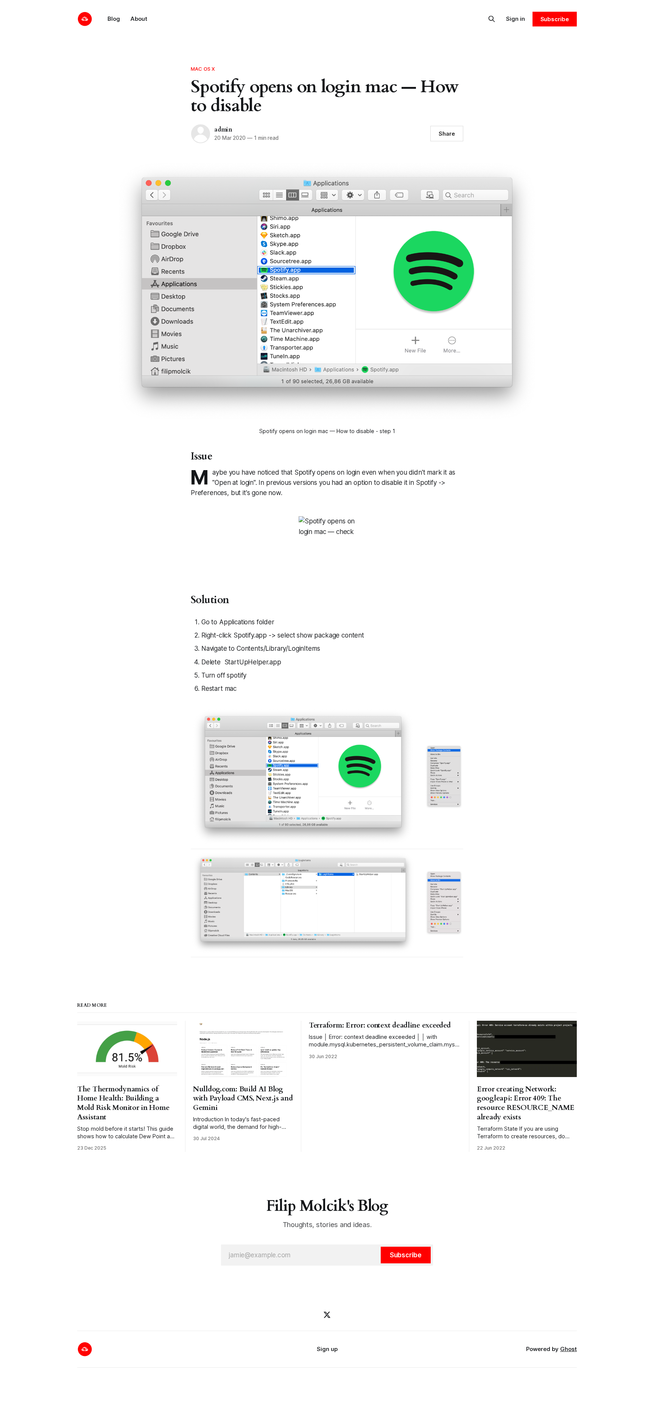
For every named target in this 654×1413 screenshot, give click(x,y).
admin (223, 129)
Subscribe (554, 19)
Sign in (515, 18)
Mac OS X (203, 69)
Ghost (568, 1349)
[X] (327, 1315)
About (139, 18)
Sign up (327, 1349)
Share (447, 133)
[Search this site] (492, 19)
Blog (113, 18)
